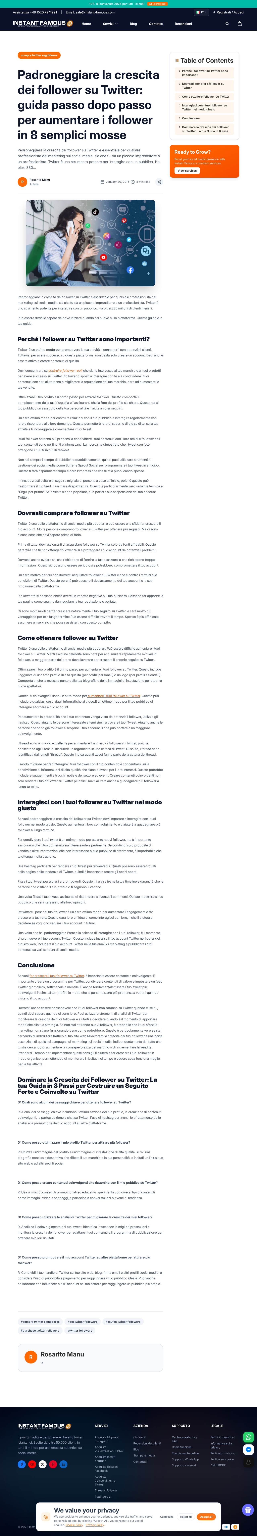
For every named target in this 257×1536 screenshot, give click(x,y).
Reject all (186, 1516)
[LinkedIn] (63, 1464)
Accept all (206, 1516)
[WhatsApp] (248, 1437)
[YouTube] (32, 1464)
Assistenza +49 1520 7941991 (35, 12)
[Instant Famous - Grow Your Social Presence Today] (43, 24)
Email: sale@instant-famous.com (90, 12)
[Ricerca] (227, 23)
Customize (166, 1516)
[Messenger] (248, 1449)
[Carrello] (248, 1462)
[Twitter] (43, 1464)
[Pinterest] (53, 1464)
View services (187, 170)
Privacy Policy (95, 1525)
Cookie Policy (74, 1525)
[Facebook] (22, 1464)
